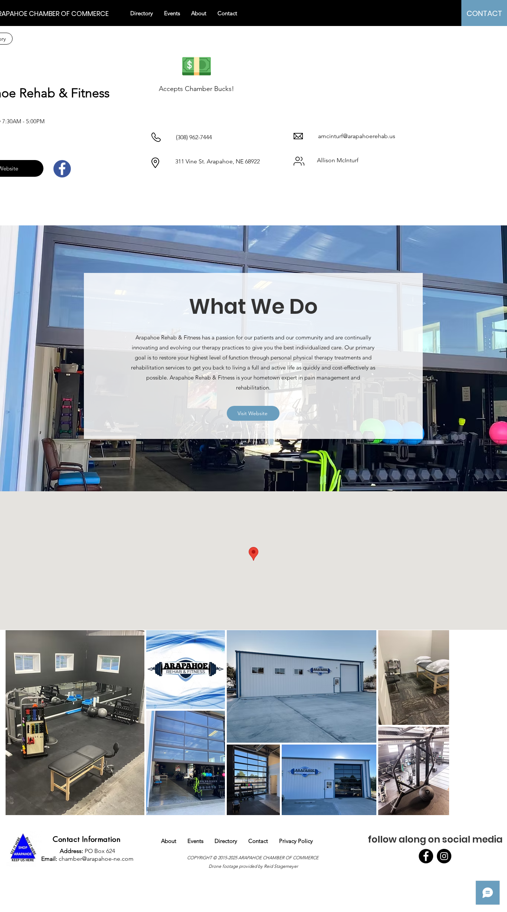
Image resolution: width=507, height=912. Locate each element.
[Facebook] (426, 856)
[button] (199, 13)
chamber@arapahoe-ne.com (96, 858)
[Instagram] (444, 856)
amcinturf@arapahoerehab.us (356, 136)
